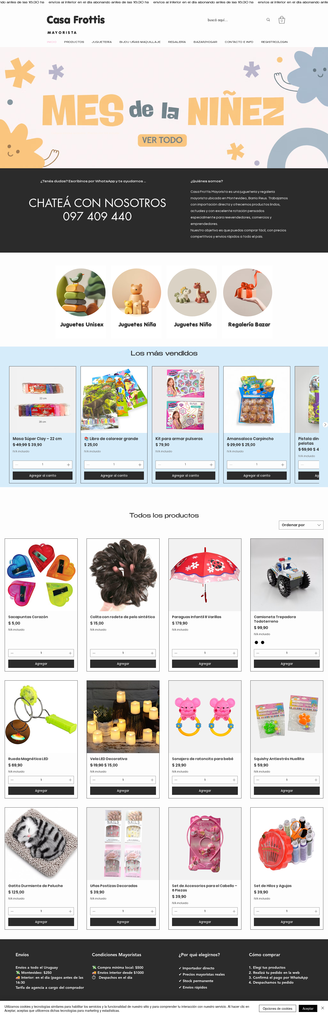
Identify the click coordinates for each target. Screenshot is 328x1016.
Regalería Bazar (248, 324)
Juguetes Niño (193, 324)
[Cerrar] (322, 1008)
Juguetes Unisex (81, 324)
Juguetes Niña (137, 324)
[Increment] (69, 465)
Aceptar (308, 1008)
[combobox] (301, 525)
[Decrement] (16, 465)
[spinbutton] (42, 465)
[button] (282, 19)
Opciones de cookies (277, 1008)
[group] (164, 425)
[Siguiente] (325, 424)
